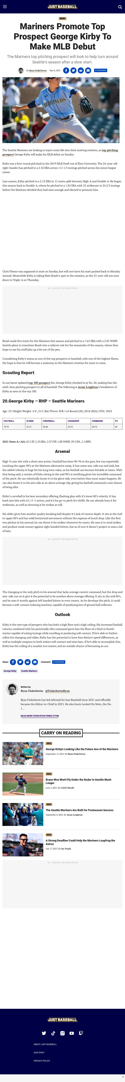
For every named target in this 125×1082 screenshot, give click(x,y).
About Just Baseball (45, 1044)
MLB (49, 743)
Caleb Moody (67, 787)
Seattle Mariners (29, 671)
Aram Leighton (74, 814)
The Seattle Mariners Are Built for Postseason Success (79, 810)
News (62, 18)
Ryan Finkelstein (38, 70)
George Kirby (10, 671)
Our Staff (39, 1052)
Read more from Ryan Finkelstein (40, 716)
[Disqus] (62, 960)
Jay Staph (66, 848)
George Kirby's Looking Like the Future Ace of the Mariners (82, 749)
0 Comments (100, 70)
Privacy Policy (42, 1061)
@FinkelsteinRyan (57, 691)
